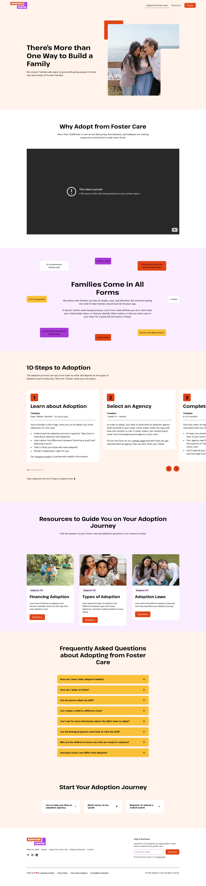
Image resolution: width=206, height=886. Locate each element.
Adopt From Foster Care (157, 5)
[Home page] (72, 841)
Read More (37, 617)
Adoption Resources (77, 849)
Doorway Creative (47, 873)
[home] (18, 5)
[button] (169, 469)
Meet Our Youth (33, 849)
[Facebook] (28, 855)
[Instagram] (32, 855)
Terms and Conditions (79, 873)
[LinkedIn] (36, 855)
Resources (176, 5)
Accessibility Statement (99, 873)
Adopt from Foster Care (58, 849)
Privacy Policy (62, 873)
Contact (90, 849)
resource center (43, 456)
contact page (138, 440)
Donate (190, 5)
